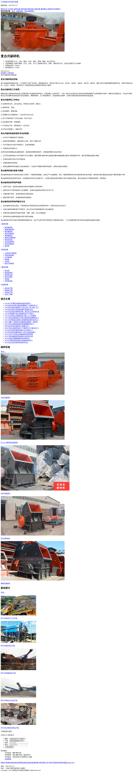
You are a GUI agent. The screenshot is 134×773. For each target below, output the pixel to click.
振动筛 (7, 270)
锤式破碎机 (9, 227)
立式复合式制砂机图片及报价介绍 (19, 309)
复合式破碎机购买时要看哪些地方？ (19, 324)
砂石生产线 (9, 288)
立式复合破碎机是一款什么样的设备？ (20, 332)
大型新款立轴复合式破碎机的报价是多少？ (22, 320)
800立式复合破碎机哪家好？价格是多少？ (21, 305)
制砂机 (7, 259)
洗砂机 (7, 279)
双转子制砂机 (9, 263)
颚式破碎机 (9, 231)
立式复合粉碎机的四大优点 (16, 342)
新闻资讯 (50, 9)
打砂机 (7, 261)
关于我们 (10, 9)
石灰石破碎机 (9, 244)
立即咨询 (10, 73)
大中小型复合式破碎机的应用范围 (19, 334)
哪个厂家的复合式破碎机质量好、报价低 (21, 322)
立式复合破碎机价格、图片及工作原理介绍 (22, 311)
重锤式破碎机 (9, 229)
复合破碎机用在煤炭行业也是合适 (19, 336)
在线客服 (8, 759)
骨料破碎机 (9, 235)
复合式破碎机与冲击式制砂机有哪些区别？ (22, 318)
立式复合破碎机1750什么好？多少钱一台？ (22, 307)
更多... (3, 351)
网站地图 (63, 762)
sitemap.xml (70, 762)
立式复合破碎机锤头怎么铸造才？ (19, 330)
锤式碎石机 (9, 240)
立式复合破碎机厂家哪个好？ (17, 326)
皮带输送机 (9, 281)
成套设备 (37, 9)
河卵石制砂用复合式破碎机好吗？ (19, 340)
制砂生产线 (9, 290)
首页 (13, 11)
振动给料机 (9, 272)
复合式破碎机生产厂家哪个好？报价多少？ (22, 328)
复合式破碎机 (29, 11)
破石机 (7, 246)
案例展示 (44, 9)
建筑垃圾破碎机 (10, 237)
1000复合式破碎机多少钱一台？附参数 (20, 316)
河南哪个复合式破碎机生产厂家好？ (19, 313)
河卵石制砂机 (9, 255)
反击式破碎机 (9, 242)
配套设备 (30, 9)
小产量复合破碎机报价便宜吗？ (18, 303)
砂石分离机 (9, 277)
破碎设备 (17, 9)
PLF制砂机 (8, 257)
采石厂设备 (9, 294)
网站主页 (4, 9)
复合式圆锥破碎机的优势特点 (17, 338)
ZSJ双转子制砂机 (11, 253)
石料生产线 (9, 292)
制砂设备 (24, 9)
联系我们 (57, 9)
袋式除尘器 (9, 275)
